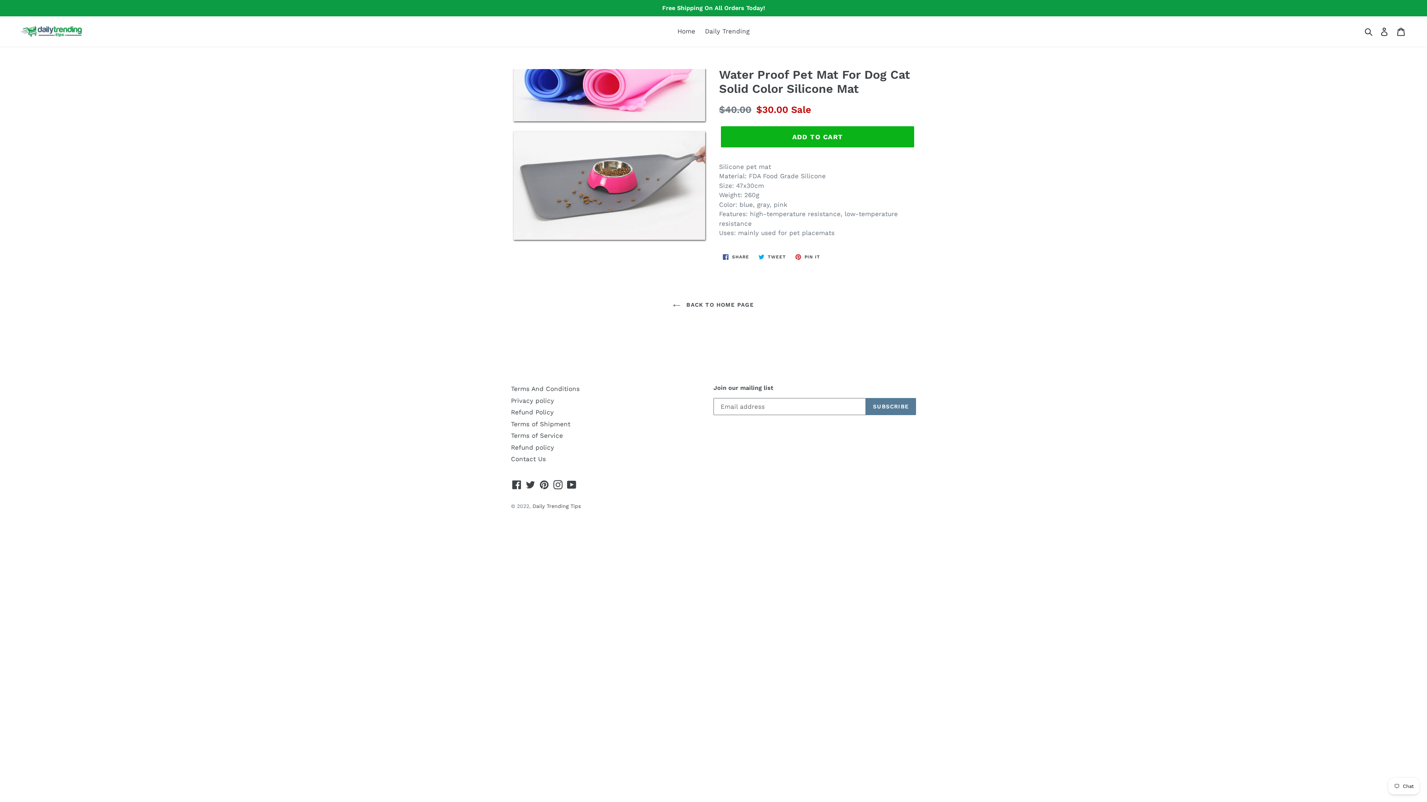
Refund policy (532, 447)
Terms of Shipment (540, 424)
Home (686, 31)
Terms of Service (537, 435)
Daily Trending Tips (557, 506)
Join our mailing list (743, 387)
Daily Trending (727, 31)
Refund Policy (532, 412)
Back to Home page (719, 304)
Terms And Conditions (545, 388)
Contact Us (528, 459)
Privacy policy (532, 400)
